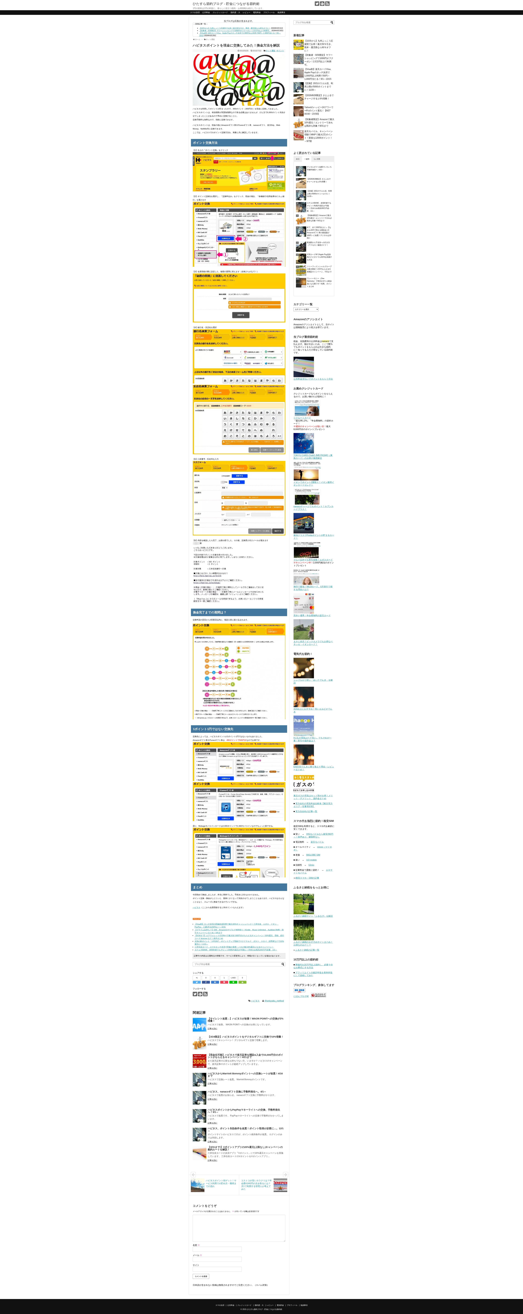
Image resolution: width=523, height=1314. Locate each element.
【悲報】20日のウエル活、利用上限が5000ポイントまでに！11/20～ (318, 86)
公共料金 (206, 12)
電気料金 (257, 12)
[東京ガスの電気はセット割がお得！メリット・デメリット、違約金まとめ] (304, 793)
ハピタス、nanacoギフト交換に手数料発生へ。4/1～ (237, 1091)
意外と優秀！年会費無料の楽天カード (312, 615)
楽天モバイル (317, 842)
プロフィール (269, 12)
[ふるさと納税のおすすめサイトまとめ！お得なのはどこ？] (304, 939)
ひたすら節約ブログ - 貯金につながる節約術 (226, 4)
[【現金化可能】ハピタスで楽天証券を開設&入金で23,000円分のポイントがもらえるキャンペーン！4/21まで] (199, 1061)
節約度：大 (235, 12)
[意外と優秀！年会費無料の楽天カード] (304, 613)
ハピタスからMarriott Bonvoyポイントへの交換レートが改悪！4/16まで (245, 1074)
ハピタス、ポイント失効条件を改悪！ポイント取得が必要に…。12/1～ (246, 1129)
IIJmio (311, 865)
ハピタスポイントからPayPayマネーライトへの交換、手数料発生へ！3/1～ (244, 1111)
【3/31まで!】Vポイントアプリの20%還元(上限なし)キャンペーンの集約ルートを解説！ (245, 1148)
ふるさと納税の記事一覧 (307, 950)
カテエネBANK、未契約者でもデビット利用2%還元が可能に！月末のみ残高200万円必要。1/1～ (236, 950)
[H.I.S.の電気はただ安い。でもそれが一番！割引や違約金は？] (304, 735)
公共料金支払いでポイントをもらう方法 (313, 379)
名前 (196, 1245)
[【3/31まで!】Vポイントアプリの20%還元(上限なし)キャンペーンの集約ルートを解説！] (199, 1153)
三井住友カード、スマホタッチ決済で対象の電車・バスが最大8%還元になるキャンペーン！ (234, 947)
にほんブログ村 (301, 996)
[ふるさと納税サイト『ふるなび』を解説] (304, 913)
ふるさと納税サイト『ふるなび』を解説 (313, 916)
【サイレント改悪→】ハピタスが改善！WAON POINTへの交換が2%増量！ (245, 1019)
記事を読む (212, 1028)
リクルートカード (302, 418)
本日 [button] (297, 159)
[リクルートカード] (307, 415)
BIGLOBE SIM (313, 855)
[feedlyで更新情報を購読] (322, 3)
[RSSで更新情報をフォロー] (327, 3)
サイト (196, 1265)
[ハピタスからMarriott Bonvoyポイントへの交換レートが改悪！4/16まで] (199, 1079)
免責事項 (281, 12)
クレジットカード (220, 12)
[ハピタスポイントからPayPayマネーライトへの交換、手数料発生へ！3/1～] (199, 1116)
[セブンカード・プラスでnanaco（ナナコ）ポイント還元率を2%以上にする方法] (307, 504)
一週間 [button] (306, 159)
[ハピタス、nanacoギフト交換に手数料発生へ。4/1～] (199, 1098)
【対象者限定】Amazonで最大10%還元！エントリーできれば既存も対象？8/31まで (319, 122)
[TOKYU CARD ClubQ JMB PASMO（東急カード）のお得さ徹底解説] (304, 453)
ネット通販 (270, 51)
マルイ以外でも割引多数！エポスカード (313, 560)
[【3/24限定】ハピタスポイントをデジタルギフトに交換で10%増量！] (199, 1043)
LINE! (233, 978)
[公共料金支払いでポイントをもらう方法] (304, 376)
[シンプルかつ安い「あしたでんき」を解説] (304, 677)
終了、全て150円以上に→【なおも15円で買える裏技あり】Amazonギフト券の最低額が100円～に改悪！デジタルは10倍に (319, 232)
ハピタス (196, 907)
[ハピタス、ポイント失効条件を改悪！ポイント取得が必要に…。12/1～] (199, 1134)
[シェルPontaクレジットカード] (304, 533)
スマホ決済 (195, 12)
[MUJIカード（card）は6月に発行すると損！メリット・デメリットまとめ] (306, 584)
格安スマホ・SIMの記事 (307, 878)
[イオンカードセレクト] (307, 480)
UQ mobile (311, 860)
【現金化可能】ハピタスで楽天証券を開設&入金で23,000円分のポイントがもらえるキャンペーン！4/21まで (245, 1056)
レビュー (246, 12)
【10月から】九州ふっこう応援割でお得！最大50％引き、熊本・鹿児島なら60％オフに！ (234, 28)
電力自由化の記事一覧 (306, 811)
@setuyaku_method (274, 1001)
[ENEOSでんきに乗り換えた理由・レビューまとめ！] (304, 764)
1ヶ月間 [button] (317, 159)
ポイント (280, 51)
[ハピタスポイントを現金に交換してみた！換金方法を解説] (215, 982)
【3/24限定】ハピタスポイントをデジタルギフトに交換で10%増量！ (246, 1036)
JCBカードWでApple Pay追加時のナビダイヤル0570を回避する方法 (319, 257)
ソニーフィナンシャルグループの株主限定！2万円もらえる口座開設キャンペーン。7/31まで (319, 269)
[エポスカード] (307, 557)
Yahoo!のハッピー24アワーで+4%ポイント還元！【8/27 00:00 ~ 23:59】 (318, 110)
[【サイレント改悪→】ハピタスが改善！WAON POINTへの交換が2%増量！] (199, 1025)
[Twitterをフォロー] (317, 3)
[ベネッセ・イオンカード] (304, 639)
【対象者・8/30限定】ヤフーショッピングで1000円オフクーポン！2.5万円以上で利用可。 (235, 31)
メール (197, 1255)
